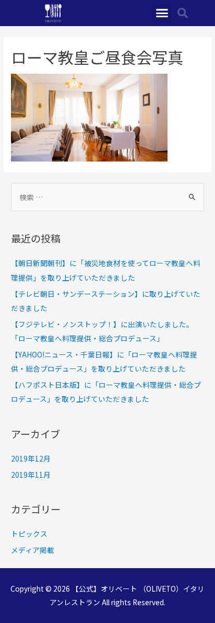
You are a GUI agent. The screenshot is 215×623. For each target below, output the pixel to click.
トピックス (29, 533)
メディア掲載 (32, 550)
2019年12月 (31, 458)
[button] (162, 13)
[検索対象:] (107, 197)
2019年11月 (31, 474)
